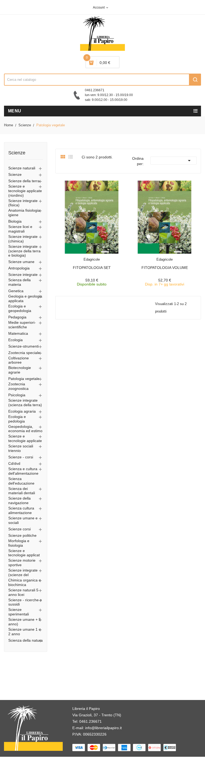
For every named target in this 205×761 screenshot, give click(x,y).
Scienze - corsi (20, 457)
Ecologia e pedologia (17, 418)
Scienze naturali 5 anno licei (23, 592)
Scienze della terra (24, 181)
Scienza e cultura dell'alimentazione (23, 471)
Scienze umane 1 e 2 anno (24, 631)
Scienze (16, 152)
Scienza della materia (19, 282)
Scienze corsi (19, 529)
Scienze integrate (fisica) (23, 203)
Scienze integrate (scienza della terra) (25, 402)
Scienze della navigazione (19, 500)
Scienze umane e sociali (23, 520)
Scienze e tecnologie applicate (25, 438)
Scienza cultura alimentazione (21, 510)
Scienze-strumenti (23, 346)
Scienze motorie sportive (22, 562)
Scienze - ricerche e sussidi (25, 602)
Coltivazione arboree (18, 360)
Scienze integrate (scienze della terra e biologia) (24, 251)
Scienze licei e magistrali (20, 229)
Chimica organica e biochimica (24, 582)
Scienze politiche (22, 535)
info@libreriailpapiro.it (103, 728)
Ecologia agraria (22, 411)
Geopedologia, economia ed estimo (25, 428)
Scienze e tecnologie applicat (24, 553)
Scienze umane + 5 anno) (24, 621)
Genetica (15, 291)
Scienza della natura (25, 640)
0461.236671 (90, 721)
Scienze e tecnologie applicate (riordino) (25, 190)
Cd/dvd (14, 463)
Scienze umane (21, 262)
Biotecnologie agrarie (19, 370)
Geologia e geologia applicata (25, 298)
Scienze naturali (21, 168)
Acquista (97, 256)
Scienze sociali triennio (20, 448)
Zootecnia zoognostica (18, 386)
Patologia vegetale (24, 378)
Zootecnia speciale (24, 353)
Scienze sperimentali (18, 611)
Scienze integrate (23, 274)
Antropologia (19, 268)
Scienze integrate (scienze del (23, 572)
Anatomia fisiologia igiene (24, 212)
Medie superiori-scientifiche (22, 324)
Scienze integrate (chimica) (23, 238)
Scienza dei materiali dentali (21, 490)
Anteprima (80, 256)
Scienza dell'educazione (21, 481)
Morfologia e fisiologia (18, 543)
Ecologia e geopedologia (19, 308)
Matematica (18, 333)
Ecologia (15, 340)
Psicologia (16, 395)
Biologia (15, 221)
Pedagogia (17, 317)
